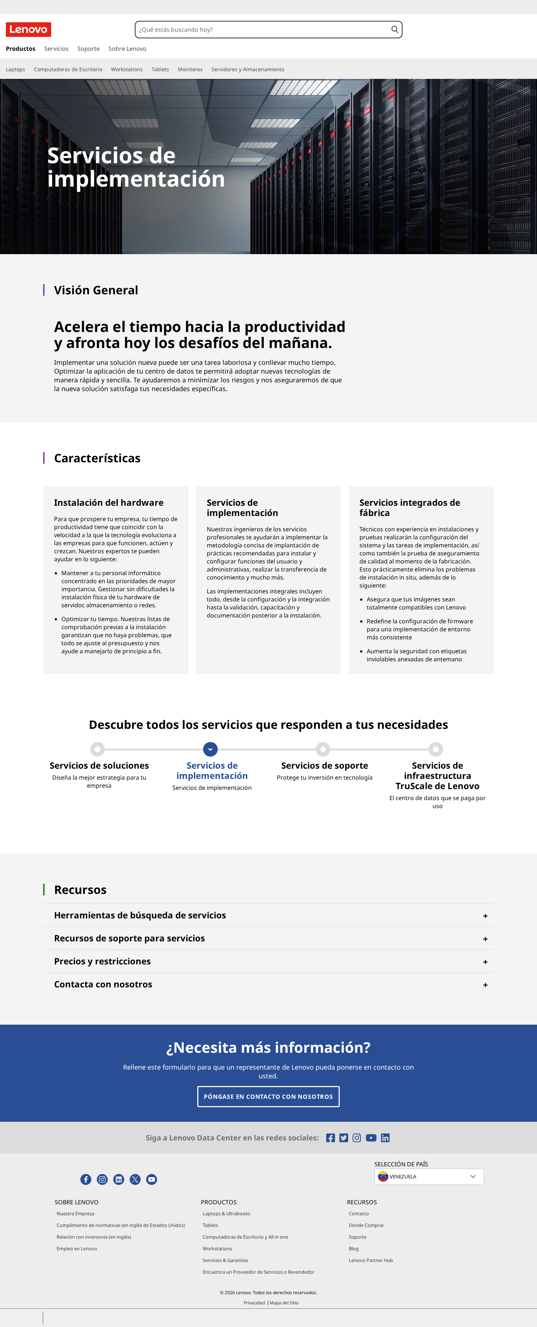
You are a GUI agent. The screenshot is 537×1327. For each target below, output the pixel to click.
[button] (395, 29)
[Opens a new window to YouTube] (372, 1137)
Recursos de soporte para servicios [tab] (129, 938)
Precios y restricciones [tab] (102, 961)
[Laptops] (28, 69)
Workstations (217, 1248)
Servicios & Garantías (225, 1260)
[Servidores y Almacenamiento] (287, 69)
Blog (354, 1248)
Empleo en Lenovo (77, 1248)
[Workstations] (146, 69)
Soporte (357, 1237)
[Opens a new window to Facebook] (332, 1137)
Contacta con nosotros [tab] (103, 984)
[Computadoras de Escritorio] (105, 69)
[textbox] (430, 1176)
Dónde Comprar (366, 1225)
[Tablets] (172, 69)
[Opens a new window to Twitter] (345, 1137)
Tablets (210, 1225)
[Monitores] (205, 69)
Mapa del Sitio (284, 1303)
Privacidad (254, 1303)
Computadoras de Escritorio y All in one (245, 1237)
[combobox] (262, 30)
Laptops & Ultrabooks (226, 1213)
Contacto (359, 1213)
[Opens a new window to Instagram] (358, 1137)
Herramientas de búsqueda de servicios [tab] (140, 915)
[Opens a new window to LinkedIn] (385, 1137)
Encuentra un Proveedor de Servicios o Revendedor (259, 1272)
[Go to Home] (28, 29)
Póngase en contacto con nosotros (268, 1097)
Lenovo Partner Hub (371, 1260)
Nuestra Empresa (75, 1213)
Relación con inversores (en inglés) (94, 1237)
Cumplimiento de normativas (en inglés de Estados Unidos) (121, 1225)
